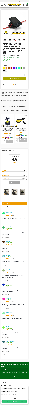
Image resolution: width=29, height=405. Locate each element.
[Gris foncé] (19, 137)
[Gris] (12, 137)
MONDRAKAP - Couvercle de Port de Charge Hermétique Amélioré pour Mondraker (7, 130)
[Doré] (8, 138)
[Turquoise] (23, 135)
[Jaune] (2, 137)
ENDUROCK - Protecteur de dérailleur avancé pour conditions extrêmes (21, 129)
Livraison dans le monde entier (6, 1)
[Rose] (7, 137)
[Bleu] (10, 137)
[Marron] (5, 137)
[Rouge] (6, 137)
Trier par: (5, 206)
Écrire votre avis (14, 182)
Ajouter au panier (15, 78)
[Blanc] (7, 138)
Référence (5, 55)
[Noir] (5, 138)
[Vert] (11, 137)
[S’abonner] (26, 369)
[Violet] (8, 137)
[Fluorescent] (9, 138)
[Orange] (3, 137)
